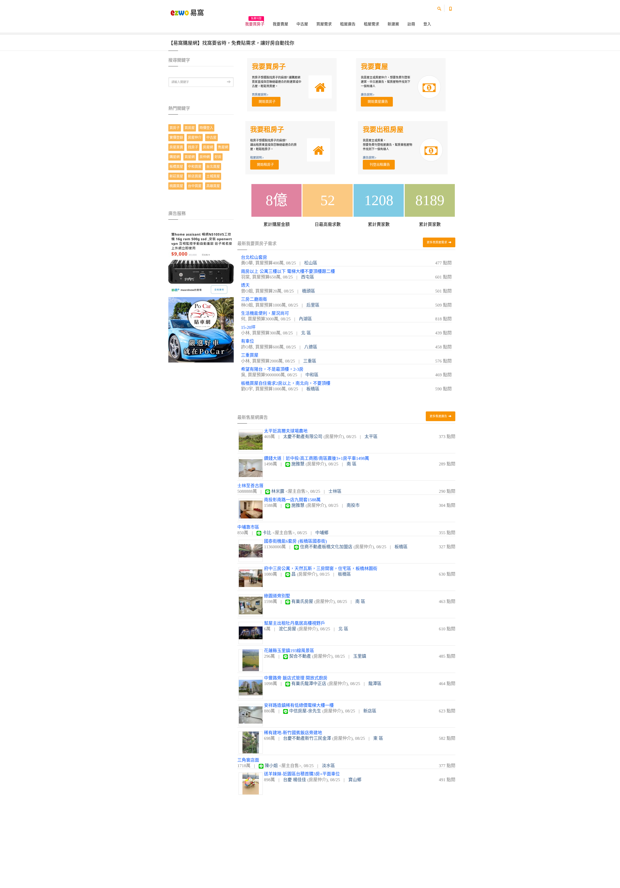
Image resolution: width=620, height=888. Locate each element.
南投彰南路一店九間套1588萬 (292, 499)
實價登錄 (176, 137)
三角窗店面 (248, 760)
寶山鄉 (354, 779)
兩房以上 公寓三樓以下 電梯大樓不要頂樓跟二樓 (288, 271)
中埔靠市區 (248, 527)
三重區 (309, 361)
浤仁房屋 (287, 628)
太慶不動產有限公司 (302, 436)
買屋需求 (324, 24)
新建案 (393, 24)
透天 (245, 285)
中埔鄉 (321, 532)
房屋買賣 (176, 147)
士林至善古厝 (250, 485)
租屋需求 (371, 24)
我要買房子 (254, 22)
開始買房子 (266, 101)
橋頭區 (308, 291)
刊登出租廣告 (379, 164)
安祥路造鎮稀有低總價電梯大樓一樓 (299, 705)
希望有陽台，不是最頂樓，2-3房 (272, 369)
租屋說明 (256, 157)
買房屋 (190, 128)
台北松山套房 (254, 257)
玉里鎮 (359, 656)
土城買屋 (213, 176)
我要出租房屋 (383, 129)
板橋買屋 (176, 166)
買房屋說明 (259, 94)
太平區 (371, 436)
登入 (427, 24)
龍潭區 (374, 683)
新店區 (369, 711)
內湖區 (305, 319)
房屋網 (208, 147)
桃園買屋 (176, 186)
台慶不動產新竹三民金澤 (307, 738)
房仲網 (205, 157)
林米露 (277, 491)
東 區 (378, 738)
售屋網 (223, 147)
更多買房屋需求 (437, 242)
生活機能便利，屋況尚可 (265, 313)
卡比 (267, 532)
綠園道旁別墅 (277, 596)
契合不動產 (300, 656)
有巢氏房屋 (302, 601)
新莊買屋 (176, 176)
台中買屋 (195, 186)
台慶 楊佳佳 (294, 779)
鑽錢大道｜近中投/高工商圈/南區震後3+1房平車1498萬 (316, 458)
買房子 (175, 128)
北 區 (306, 333)
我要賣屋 (280, 24)
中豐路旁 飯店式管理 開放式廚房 (295, 678)
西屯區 (307, 277)
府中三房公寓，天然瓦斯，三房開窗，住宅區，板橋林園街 (320, 568)
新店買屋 (195, 176)
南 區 (351, 464)
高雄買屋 (213, 186)
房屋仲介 (195, 137)
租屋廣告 (348, 24)
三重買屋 (249, 355)
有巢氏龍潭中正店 (308, 683)
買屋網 (190, 157)
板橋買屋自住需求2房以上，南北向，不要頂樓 (285, 383)
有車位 (247, 341)
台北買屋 (213, 166)
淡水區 (328, 765)
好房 (218, 157)
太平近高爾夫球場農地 (286, 431)
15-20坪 (248, 327)
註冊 (411, 24)
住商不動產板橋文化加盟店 (326, 546)
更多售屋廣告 (439, 416)
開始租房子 (264, 164)
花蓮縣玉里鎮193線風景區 (289, 650)
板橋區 (312, 388)
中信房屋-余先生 (305, 711)
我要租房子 (267, 129)
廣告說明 (367, 94)
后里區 (312, 305)
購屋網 (175, 157)
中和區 (311, 374)
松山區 (310, 263)
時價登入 (206, 128)
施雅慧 (297, 464)
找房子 (193, 147)
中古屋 (302, 24)
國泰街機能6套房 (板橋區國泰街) (295, 541)
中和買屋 (195, 166)
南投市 (353, 505)
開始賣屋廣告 (377, 101)
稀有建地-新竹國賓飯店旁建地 (293, 732)
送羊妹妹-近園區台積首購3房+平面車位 (302, 774)
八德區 (310, 347)
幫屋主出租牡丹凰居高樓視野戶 (294, 623)
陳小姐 (271, 765)
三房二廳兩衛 (254, 299)
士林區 (334, 491)
